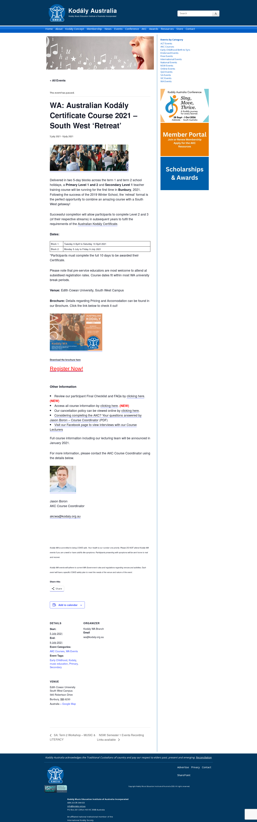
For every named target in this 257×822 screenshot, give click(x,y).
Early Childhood (58, 660)
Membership (94, 28)
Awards (153, 28)
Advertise (183, 767)
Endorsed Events (169, 52)
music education (59, 663)
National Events (168, 62)
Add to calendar (67, 605)
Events (118, 28)
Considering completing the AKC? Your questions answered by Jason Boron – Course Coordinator (96, 417)
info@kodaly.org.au (76, 806)
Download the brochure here (65, 359)
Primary (73, 663)
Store (179, 28)
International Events (171, 59)
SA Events (165, 75)
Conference (132, 28)
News (108, 28)
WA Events (166, 81)
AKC (144, 28)
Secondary (56, 667)
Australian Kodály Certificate (97, 223)
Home (49, 28)
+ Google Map (68, 703)
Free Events (166, 56)
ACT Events (166, 43)
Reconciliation (204, 757)
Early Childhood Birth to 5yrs (175, 49)
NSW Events (166, 65)
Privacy (195, 767)
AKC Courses (167, 46)
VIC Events (166, 78)
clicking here (135, 396)
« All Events (58, 80)
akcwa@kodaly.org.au (65, 516)
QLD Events (166, 71)
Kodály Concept (74, 28)
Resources (167, 28)
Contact (190, 28)
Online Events (167, 68)
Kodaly (72, 660)
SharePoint (183, 775)
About (59, 28)
